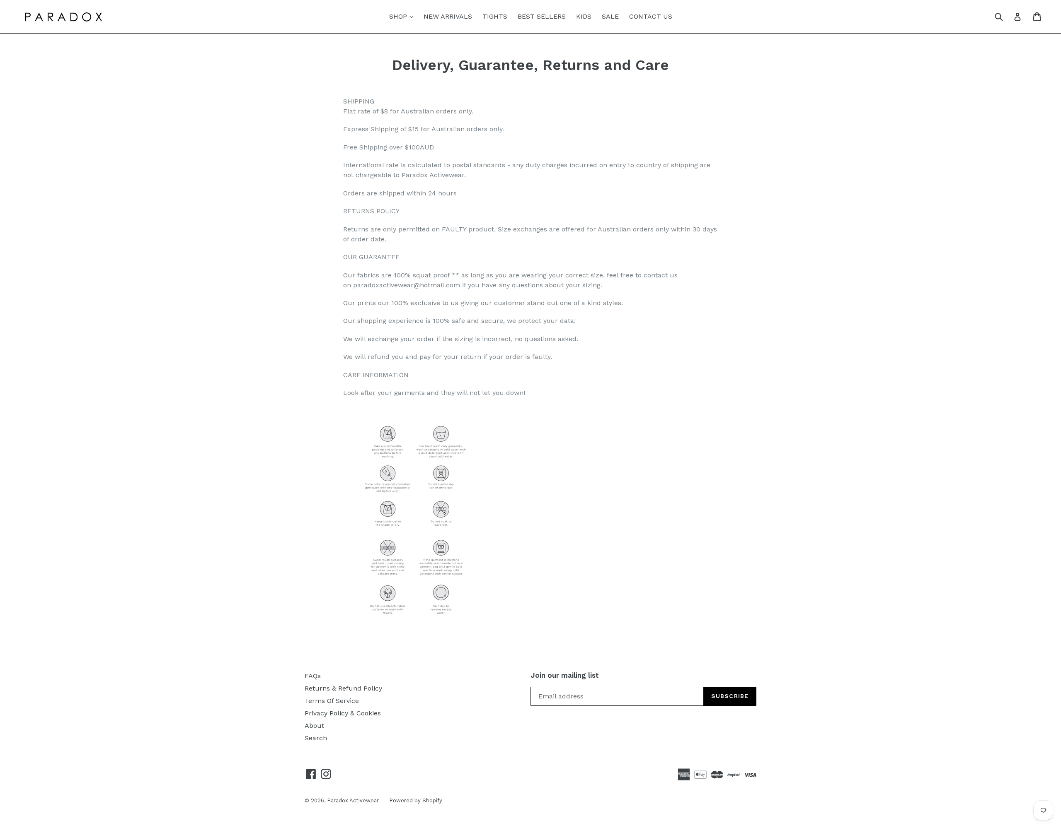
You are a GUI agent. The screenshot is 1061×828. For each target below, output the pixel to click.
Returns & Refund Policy (343, 688)
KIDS (583, 16)
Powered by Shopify (415, 800)
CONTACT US (650, 16)
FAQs (313, 676)
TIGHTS (494, 16)
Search (316, 738)
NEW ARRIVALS (448, 16)
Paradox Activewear (353, 800)
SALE (610, 16)
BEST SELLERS (542, 16)
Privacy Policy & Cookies (343, 713)
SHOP (403, 16)
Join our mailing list (564, 675)
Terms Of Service (332, 701)
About (314, 725)
